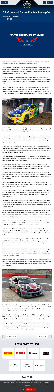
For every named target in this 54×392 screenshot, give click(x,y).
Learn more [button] (27, 385)
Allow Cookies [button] (31, 389)
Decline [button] (22, 389)
